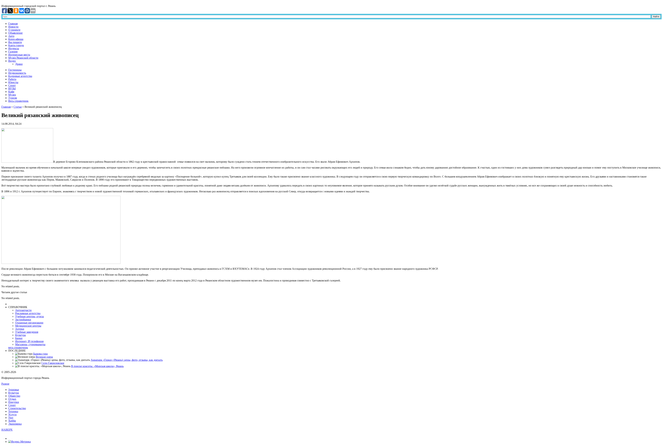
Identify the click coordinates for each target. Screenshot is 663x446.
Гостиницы (15, 69)
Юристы (13, 82)
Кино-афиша (15, 39)
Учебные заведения (26, 331)
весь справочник (18, 347)
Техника (13, 411)
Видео (12, 60)
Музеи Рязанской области (23, 57)
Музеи (12, 94)
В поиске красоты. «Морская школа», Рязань (97, 366)
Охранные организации (29, 322)
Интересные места (19, 54)
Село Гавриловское (52, 363)
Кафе (11, 91)
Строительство (17, 408)
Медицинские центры (28, 325)
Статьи (17, 106)
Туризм (12, 97)
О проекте (14, 29)
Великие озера (44, 356)
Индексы (13, 48)
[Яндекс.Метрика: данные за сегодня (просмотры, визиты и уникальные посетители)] (19, 441)
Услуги (12, 414)
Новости (13, 26)
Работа (12, 79)
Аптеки (19, 328)
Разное (5, 383)
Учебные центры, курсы (29, 316)
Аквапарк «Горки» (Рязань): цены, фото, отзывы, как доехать (127, 359)
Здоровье (13, 389)
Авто (11, 36)
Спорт (12, 85)
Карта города (16, 45)
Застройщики (23, 319)
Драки (19, 64)
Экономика (15, 423)
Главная (13, 23)
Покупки (13, 402)
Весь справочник (18, 100)
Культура (20, 335)
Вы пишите (15, 42)
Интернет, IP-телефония (29, 341)
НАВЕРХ (7, 429)
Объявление (15, 32)
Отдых (12, 398)
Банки (18, 338)
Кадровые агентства (20, 76)
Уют (10, 417)
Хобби (12, 420)
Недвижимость (17, 72)
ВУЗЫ (12, 88)
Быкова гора (40, 353)
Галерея (12, 51)
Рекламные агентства (27, 313)
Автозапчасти (23, 310)
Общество (14, 395)
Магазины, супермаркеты (30, 344)
